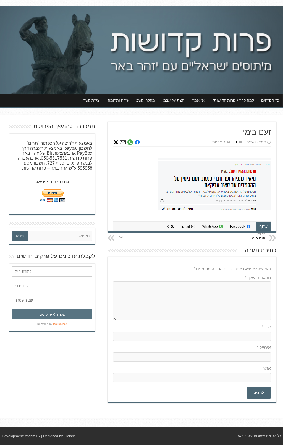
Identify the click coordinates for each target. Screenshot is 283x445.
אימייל (264, 347)
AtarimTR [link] (32, 436)
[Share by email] (123, 142)
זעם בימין (257, 238)
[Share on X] (116, 142)
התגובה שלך (258, 277)
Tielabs (70, 436)
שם (266, 327)
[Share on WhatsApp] (130, 142)
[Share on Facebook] (137, 142)
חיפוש (20, 236)
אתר (267, 368)
